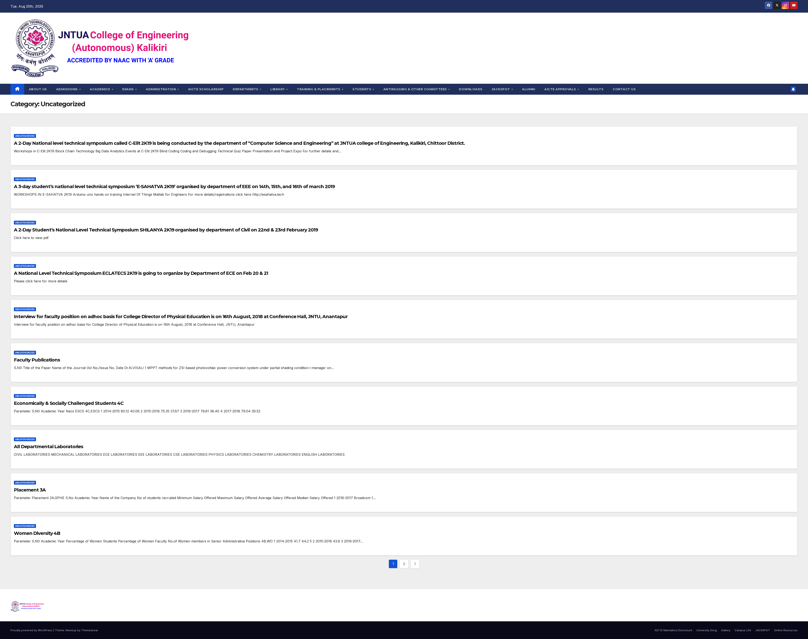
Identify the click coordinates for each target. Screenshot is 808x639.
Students (362, 89)
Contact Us (624, 89)
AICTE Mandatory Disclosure (673, 630)
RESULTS (596, 89)
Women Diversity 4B (37, 533)
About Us (38, 89)
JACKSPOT (501, 89)
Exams (128, 89)
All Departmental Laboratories (48, 446)
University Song (706, 630)
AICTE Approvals (560, 89)
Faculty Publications (37, 360)
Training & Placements (319, 89)
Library (278, 89)
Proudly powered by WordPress (32, 630)
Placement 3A (30, 490)
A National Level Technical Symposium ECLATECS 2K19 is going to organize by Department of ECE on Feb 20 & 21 (141, 273)
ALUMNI (528, 89)
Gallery (725, 630)
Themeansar (89, 630)
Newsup (71, 630)
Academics (100, 89)
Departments (246, 89)
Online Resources (785, 630)
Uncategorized (25, 136)
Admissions (67, 89)
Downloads (470, 89)
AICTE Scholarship (206, 89)
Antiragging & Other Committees (415, 89)
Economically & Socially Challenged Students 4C (68, 403)
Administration (161, 89)
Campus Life (743, 630)
